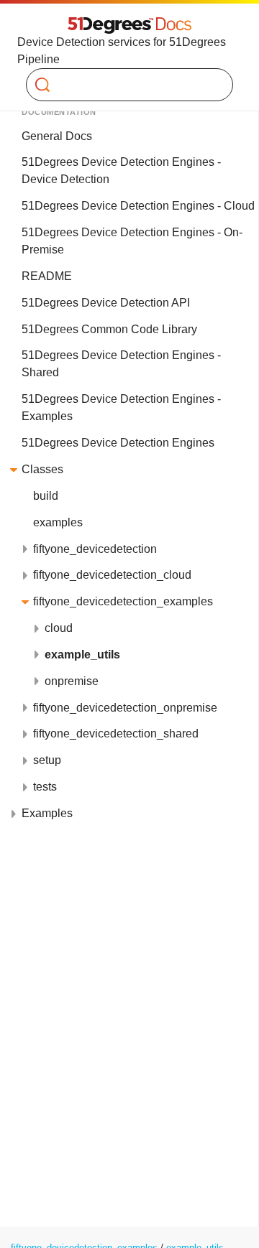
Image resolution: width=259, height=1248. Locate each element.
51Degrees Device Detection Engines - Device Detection (121, 170)
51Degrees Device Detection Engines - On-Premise (132, 241)
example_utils (82, 654)
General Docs (57, 136)
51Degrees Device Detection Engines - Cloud (138, 206)
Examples (47, 813)
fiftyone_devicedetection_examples (123, 601)
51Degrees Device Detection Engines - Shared (121, 363)
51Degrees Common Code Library (109, 329)
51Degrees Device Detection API (106, 303)
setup (47, 760)
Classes (42, 469)
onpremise (72, 681)
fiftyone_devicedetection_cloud (112, 575)
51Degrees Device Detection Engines (118, 443)
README (47, 276)
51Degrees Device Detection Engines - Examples (121, 407)
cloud (59, 628)
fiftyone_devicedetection (95, 549)
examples (58, 522)
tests (45, 787)
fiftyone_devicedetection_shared (116, 733)
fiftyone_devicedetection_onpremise (125, 708)
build (45, 496)
